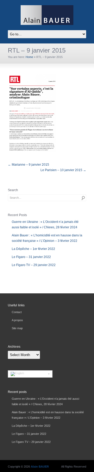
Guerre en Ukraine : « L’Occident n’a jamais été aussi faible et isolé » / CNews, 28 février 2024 (45, 224)
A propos (17, 320)
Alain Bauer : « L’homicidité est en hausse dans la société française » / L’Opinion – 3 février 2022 (47, 238)
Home (29, 57)
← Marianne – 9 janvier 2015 (28, 164)
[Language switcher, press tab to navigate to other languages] (30, 374)
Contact (17, 312)
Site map (17, 328)
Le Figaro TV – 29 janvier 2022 (34, 265)
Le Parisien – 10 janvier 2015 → (63, 170)
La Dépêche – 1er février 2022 (33, 249)
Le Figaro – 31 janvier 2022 (31, 257)
